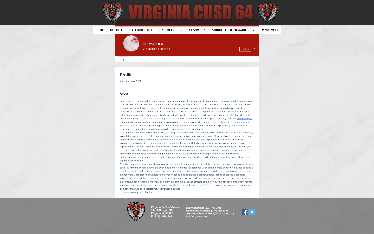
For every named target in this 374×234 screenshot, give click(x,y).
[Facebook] (244, 212)
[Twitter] (252, 212)
